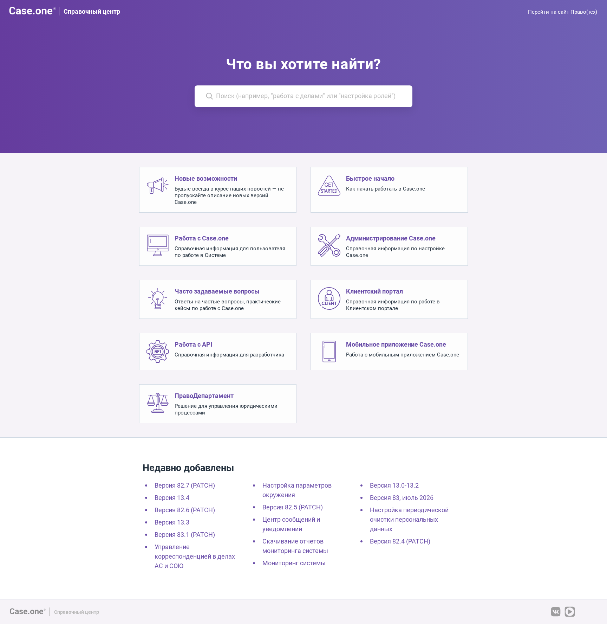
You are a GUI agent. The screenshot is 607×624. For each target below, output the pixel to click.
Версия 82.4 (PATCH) (400, 541)
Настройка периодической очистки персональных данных (409, 519)
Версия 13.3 (172, 522)
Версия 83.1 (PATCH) (185, 534)
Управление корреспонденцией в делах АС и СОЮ (195, 556)
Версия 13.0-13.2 (394, 485)
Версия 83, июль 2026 (401, 498)
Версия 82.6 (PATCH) (185, 510)
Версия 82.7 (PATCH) (185, 485)
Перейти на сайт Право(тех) (562, 11)
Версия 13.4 (172, 498)
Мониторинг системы (294, 563)
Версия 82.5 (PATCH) (292, 507)
